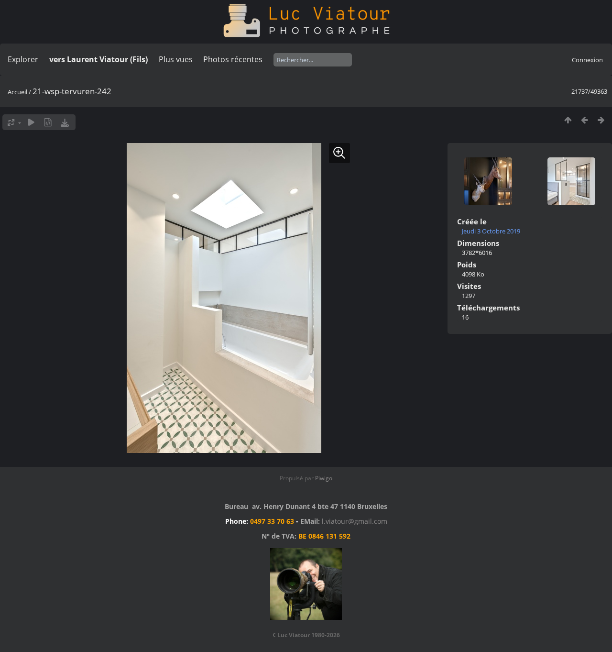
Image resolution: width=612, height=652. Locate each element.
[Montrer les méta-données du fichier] (48, 122)
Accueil (17, 92)
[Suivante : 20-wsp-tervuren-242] (601, 119)
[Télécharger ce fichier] (64, 122)
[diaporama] (31, 122)
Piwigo (323, 478)
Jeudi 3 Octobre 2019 (491, 231)
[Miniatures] (567, 119)
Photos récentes (232, 59)
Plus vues (176, 59)
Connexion (587, 59)
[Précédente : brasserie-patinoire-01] (584, 119)
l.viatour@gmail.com (354, 521)
